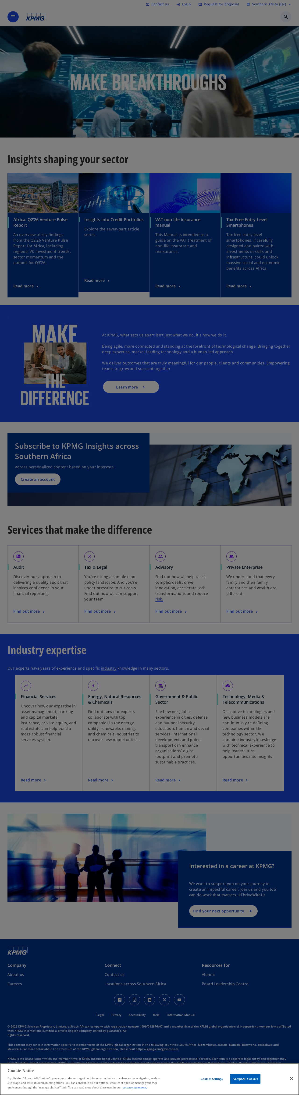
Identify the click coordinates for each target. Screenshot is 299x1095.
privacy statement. (135, 1087)
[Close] (291, 1079)
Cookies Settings (212, 1078)
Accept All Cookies (245, 1078)
